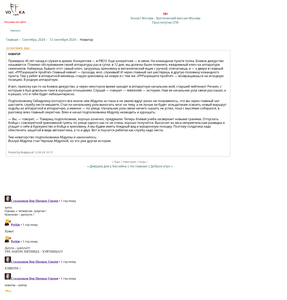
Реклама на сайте (15, 22)
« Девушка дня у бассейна (107, 166)
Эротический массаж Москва (178, 18)
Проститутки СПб (165, 22)
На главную (138, 166)
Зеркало (15, 30)
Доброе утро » (162, 166)
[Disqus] (143, 243)
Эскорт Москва (141, 18)
